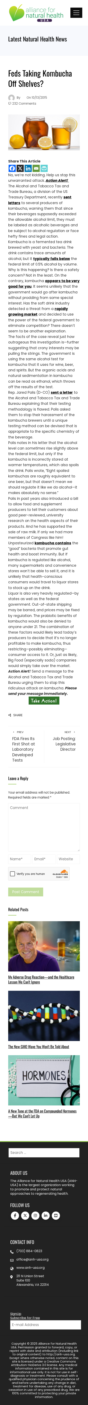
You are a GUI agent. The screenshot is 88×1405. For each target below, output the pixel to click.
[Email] (36, 168)
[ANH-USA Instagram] (35, 1216)
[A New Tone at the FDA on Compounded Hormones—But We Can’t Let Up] (44, 1080)
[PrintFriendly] (44, 168)
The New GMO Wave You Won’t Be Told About (38, 1046)
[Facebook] (12, 168)
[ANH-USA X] (25, 1216)
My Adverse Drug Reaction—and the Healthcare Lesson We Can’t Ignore (41, 979)
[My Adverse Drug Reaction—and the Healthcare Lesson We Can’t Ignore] (44, 946)
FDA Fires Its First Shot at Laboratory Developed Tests (23, 746)
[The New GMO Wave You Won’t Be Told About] (44, 1015)
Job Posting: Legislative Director (64, 741)
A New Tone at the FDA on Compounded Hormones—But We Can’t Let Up (42, 1113)
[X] (20, 168)
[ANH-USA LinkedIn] (46, 1216)
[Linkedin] (28, 168)
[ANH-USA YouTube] (56, 1216)
